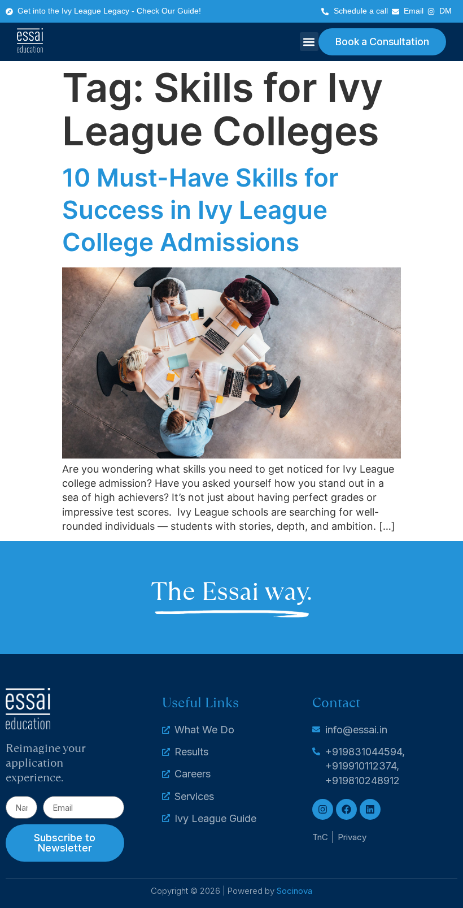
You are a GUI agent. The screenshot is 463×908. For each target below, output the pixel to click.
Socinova (294, 890)
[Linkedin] (370, 809)
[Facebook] (346, 809)
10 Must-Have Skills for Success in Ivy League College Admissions (200, 209)
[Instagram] (322, 809)
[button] (309, 41)
